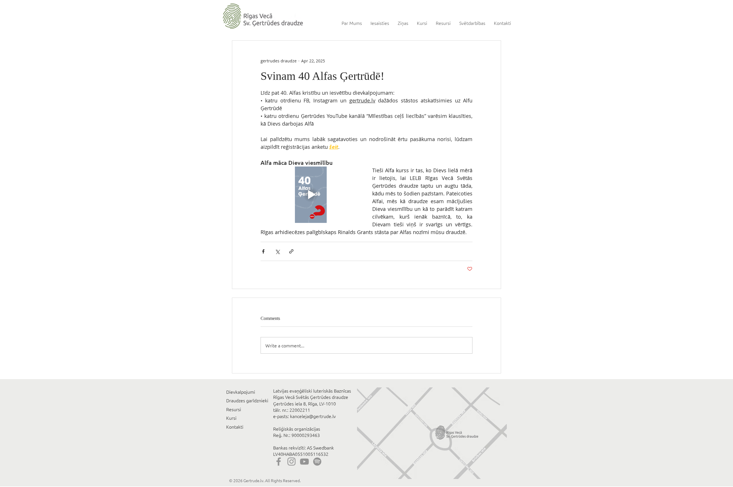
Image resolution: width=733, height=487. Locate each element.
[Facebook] (278, 461)
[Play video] (311, 195)
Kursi (231, 418)
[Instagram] (291, 461)
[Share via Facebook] (263, 251)
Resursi (233, 409)
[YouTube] (304, 461)
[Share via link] (291, 251)
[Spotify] (317, 461)
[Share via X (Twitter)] (277, 251)
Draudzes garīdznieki (247, 400)
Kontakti (234, 426)
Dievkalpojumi (240, 392)
